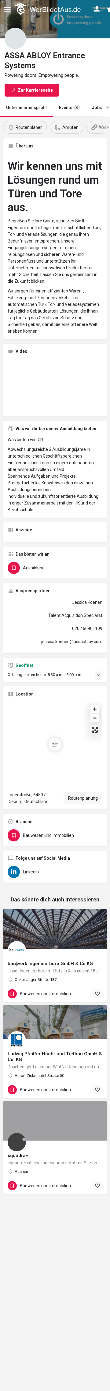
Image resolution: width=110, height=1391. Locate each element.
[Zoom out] (94, 717)
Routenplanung (83, 798)
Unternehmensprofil (26, 107)
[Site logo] (48, 9)
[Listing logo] (15, 38)
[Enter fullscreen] (94, 729)
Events (68, 107)
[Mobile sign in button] (97, 9)
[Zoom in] (94, 709)
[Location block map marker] (55, 744)
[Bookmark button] (97, 994)
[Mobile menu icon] (7, 9)
